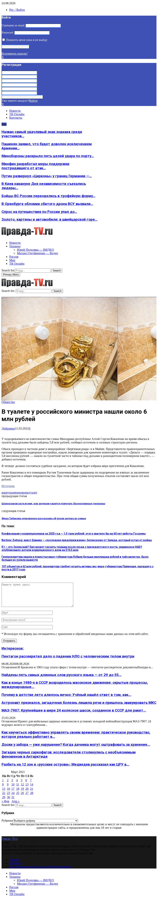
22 (3, 793)
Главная (14, 859)
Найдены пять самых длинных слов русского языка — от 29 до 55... (62, 675)
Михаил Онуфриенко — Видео (37, 253)
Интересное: (13, 648)
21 (31, 788)
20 (27, 788)
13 (27, 784)
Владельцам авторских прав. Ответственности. (40, 866)
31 (12, 797)
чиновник (22, 492)
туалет (33, 492)
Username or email (13, 25)
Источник (8, 486)
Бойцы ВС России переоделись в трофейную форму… (48, 196)
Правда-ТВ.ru (10, 838)
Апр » (15, 801)
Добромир (8, 428)
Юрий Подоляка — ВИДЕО (35, 249)
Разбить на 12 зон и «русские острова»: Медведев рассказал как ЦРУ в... (65, 764)
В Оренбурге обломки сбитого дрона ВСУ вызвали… (47, 204)
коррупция (9, 492)
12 (22, 784)
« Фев (5, 801)
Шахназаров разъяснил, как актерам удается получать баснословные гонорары (53, 503)
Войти (33, 100)
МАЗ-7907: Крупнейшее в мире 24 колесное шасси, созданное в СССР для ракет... (74, 710)
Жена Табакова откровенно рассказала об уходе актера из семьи (44, 518)
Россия (13, 256)
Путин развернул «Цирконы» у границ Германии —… (47, 176)
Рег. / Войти (17, 9)
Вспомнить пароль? (15, 53)
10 (12, 784)
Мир (12, 260)
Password (7, 32)
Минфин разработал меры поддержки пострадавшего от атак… (35, 166)
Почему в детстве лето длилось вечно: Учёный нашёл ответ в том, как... (66, 695)
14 (31, 784)
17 (12, 788)
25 (17, 793)
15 (3, 788)
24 (12, 793)
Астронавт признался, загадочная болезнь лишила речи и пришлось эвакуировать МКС (79, 703)
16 (8, 788)
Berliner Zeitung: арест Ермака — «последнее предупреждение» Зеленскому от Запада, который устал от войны (77, 540)
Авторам (15, 863)
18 (17, 788)
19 (22, 788)
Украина (14, 246)
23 (8, 793)
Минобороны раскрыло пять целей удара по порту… (48, 156)
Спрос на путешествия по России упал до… (39, 212)
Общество (8, 402)
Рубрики (7, 820)
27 (27, 793)
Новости (15, 110)
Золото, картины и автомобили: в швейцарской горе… (49, 219)
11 (17, 784)
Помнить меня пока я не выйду (26, 40)
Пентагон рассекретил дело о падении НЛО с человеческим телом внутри (68, 656)
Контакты (15, 117)
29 (3, 797)
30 (8, 797)
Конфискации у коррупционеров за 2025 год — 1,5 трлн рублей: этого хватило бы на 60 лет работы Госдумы (74, 533)
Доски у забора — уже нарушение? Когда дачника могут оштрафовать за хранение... (76, 744)
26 (22, 793)
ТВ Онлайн (16, 114)
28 (31, 793)
